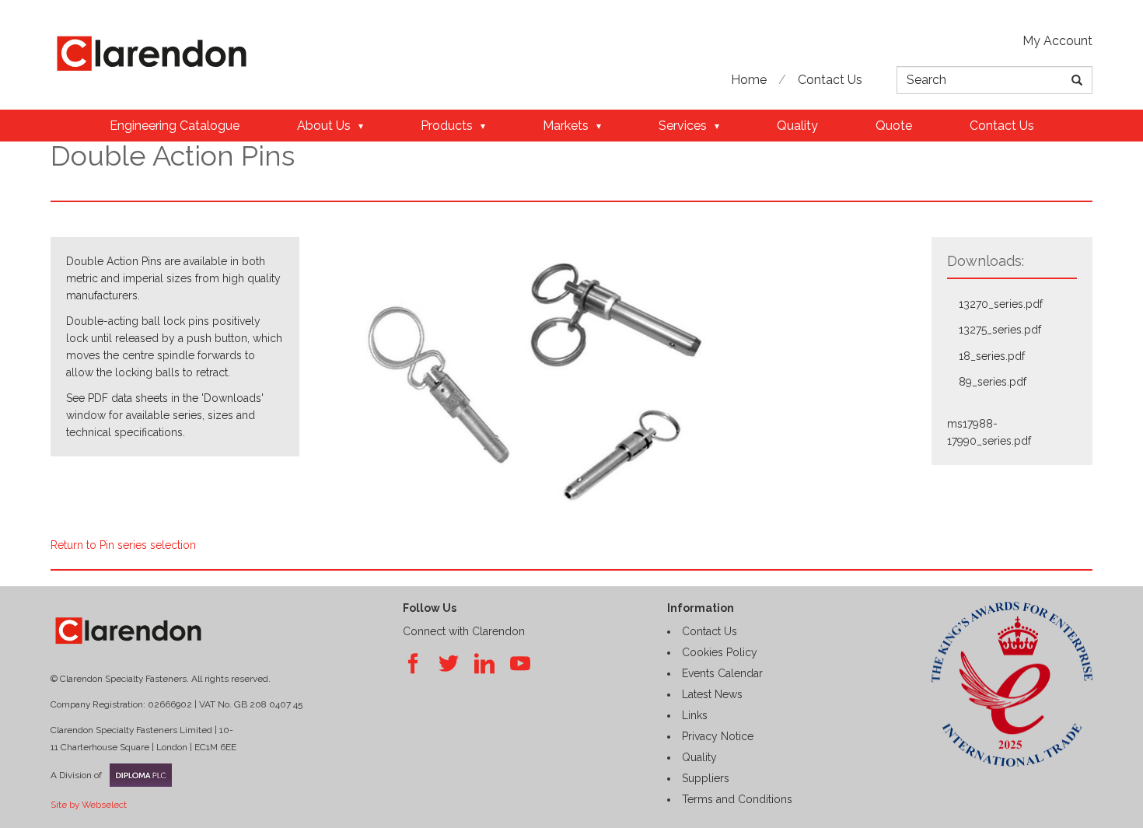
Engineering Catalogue (174, 125)
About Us (324, 125)
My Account (1057, 40)
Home (749, 79)
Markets (566, 125)
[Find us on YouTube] (520, 664)
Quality (797, 125)
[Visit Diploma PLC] (137, 775)
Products (447, 125)
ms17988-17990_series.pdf (989, 432)
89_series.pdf (992, 382)
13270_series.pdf (1001, 304)
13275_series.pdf (1000, 329)
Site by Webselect (89, 804)
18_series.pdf (992, 356)
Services (683, 125)
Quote (894, 125)
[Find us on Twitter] (449, 664)
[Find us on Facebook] (413, 664)
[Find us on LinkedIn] (484, 664)
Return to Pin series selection (123, 545)
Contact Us (830, 79)
